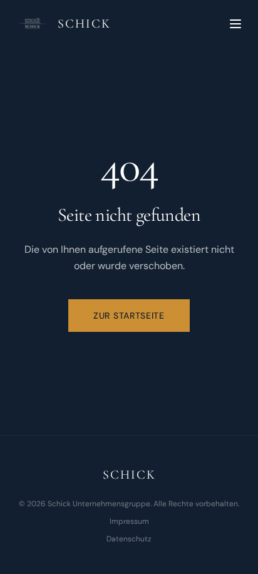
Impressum (129, 521)
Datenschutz (129, 539)
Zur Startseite (129, 315)
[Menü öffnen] (235, 23)
